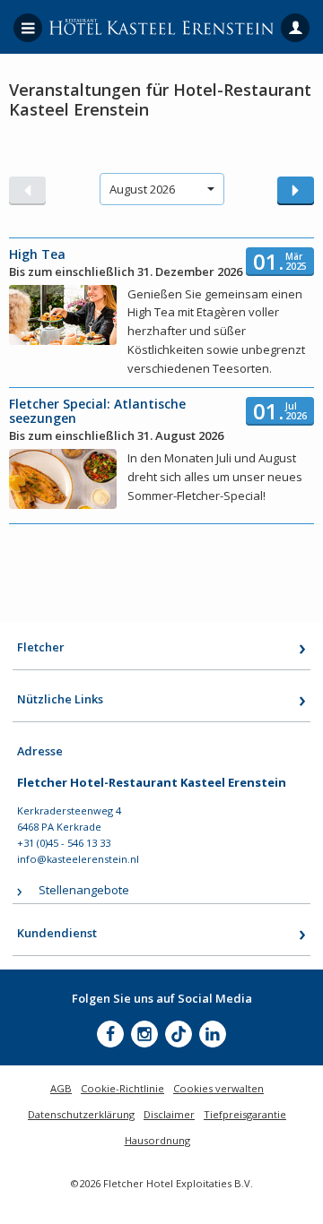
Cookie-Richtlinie (122, 1088)
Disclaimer (169, 1114)
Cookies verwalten (218, 1088)
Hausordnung (157, 1140)
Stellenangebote (84, 890)
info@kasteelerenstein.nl (78, 859)
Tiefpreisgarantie (245, 1114)
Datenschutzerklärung (81, 1114)
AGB (61, 1088)
